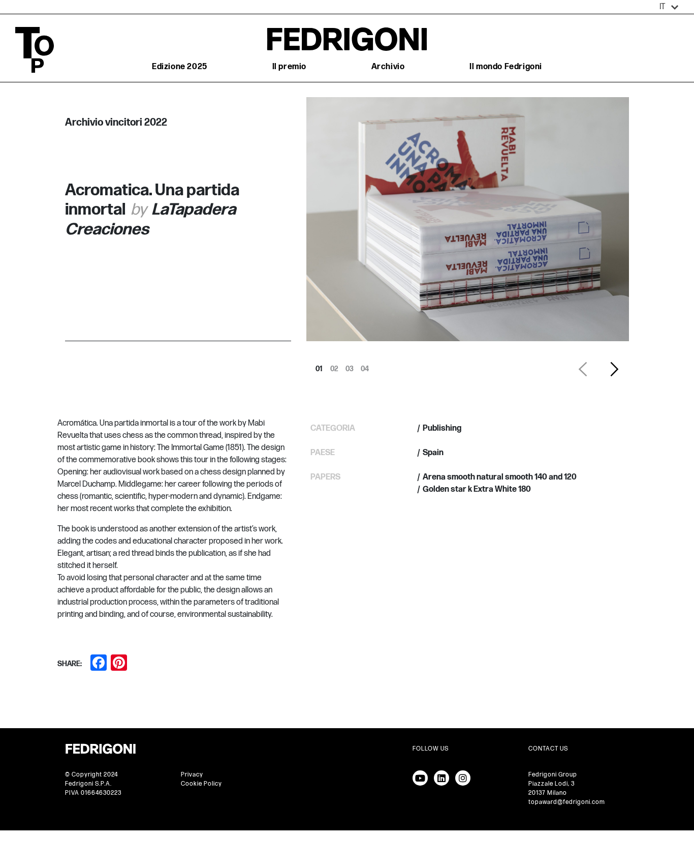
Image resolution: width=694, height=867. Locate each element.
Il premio (289, 67)
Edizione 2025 (179, 67)
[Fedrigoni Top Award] (347, 39)
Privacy (192, 775)
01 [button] (319, 366)
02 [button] (334, 366)
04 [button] (365, 366)
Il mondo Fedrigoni (505, 67)
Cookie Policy (201, 784)
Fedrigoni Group (552, 775)
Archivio (388, 67)
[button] (669, 7)
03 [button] (349, 366)
